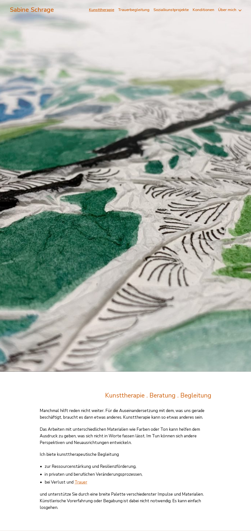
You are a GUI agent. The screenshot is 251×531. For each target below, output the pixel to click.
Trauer (81, 482)
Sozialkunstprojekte (171, 10)
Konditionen (203, 10)
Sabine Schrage (32, 10)
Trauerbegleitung (134, 10)
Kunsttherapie (101, 10)
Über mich (227, 10)
